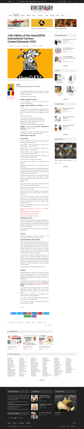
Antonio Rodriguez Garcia (70, 369)
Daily (33, 15)
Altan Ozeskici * (57, 363)
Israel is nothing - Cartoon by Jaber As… (64, 160)
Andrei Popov (68, 362)
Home (10, 15)
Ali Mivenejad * (45, 367)
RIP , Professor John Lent (45, 412)
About (64, 426)
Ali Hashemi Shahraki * (46, 360)
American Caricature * (58, 364)
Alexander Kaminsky (34, 363)
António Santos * (69, 370)
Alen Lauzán (33, 361)
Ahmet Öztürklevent (22, 370)
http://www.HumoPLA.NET (40, 284)
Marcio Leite (71, 94)
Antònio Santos (68, 371)
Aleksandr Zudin (34, 360)
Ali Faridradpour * (45, 358)
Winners (23, 15)
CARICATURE (57, 414)
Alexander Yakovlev (34, 369)
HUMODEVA (13, 322)
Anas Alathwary (68, 359)
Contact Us (73, 426)
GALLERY (64, 111)
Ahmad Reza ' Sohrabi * (23, 365)
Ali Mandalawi (45, 363)
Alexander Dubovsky (34, 362)
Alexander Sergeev (34, 364)
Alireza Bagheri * (45, 372)
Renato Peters (59, 94)
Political (28, 423)
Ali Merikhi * (44, 364)
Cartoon (15, 423)
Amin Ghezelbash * (57, 367)
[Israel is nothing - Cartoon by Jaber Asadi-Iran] (65, 151)
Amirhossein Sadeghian (58, 371)
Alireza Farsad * (45, 373)
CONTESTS (11, 97)
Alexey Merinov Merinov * (35, 370)
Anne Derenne (68, 365)
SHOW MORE (65, 65)
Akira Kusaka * (21, 374)
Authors (67, 426)
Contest (11, 45)
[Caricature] (65, 403)
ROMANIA (39, 322)
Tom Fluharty (58, 412)
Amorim (67, 358)
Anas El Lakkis (68, 360)
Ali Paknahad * (45, 368)
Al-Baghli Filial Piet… (28, 346)
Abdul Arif (9, 368)
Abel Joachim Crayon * (12, 372)
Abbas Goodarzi (10, 362)
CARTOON (28, 322)
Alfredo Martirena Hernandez (36, 371)
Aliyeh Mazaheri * (57, 361)
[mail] (63, 1)
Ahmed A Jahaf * (22, 367)
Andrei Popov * (68, 363)
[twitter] (60, 1)
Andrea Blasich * (69, 361)
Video (46, 15)
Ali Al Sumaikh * (33, 376)
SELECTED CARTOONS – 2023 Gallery (29, 216)
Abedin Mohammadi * (11, 371)
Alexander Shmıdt (34, 367)
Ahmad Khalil (21, 363)
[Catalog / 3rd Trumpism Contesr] (42, 23)
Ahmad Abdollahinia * (23, 361)
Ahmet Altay (21, 369)
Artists (62, 15)
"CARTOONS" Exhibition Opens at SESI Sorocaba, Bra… (44, 397)
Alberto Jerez (33, 358)
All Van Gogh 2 (56, 362)
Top (74, 423)
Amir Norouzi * (56, 372)
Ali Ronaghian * (57, 359)
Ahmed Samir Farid (22, 368)
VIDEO (56, 162)
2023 (44, 322)
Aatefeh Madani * (11, 360)
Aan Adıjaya (10, 358)
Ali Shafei (55, 360)
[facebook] (58, 1)
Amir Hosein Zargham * (58, 370)
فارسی (60, 426)
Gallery (28, 15)
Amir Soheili (56, 374)
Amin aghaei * (56, 365)
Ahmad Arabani (22, 362)
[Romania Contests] (11, 93)
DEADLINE (65, 43)
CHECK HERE (23, 213)
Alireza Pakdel (45, 376)
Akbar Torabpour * (22, 373)
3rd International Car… (12, 346)
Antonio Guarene (69, 368)
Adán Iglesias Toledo (11, 374)
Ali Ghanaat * (44, 359)
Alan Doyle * (21, 376)
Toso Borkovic (11, 28)
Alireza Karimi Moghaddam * (47, 374)
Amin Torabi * (56, 369)
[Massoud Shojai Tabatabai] (65, 23)
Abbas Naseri (10, 363)
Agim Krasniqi (21, 359)
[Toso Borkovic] (18, 23)
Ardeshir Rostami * (69, 372)
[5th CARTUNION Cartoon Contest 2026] (46, 340)
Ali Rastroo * (44, 371)
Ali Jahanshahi (45, 361)
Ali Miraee (44, 365)
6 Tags (40, 45)
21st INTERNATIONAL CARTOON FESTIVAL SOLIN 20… (69, 58)
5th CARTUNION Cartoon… (45, 346)
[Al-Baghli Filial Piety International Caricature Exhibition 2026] (30, 340)
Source (22, 307)
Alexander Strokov (34, 368)
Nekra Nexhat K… (60, 82)
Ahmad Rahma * (22, 364)
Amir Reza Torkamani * (58, 373)
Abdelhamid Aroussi (11, 364)
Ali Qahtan (44, 369)
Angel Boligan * (68, 364)
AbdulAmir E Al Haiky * (12, 367)
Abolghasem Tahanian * (12, 373)
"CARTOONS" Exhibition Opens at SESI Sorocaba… (29, 1)
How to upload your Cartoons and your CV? (31, 211)
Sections (40, 15)
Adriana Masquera (11, 376)
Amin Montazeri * (57, 368)
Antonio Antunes (69, 367)
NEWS (40, 400)
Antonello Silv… (71, 82)
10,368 (75, 160)
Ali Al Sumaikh (33, 374)
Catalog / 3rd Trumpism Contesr (38, 28)
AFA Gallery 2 (21, 358)
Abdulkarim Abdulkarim (12, 369)
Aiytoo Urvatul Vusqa (23, 371)
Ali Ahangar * (33, 373)
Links (57, 15)
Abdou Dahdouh (10, 365)
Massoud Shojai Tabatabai (61, 28)
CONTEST (34, 322)
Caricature (21, 423)
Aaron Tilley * (10, 359)
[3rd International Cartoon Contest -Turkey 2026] (14, 340)
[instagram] (65, 1)
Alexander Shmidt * (34, 365)
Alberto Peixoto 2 (34, 359)
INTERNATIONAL (20, 322)
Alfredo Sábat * (33, 372)
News (9, 423)
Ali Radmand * (45, 370)
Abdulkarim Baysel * (11, 370)
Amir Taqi (55, 376)
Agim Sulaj (21, 360)
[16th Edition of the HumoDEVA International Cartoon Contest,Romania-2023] (30, 63)
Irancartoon (26, 45)
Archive (52, 15)
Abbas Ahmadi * (10, 361)
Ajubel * (20, 372)
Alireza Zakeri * (57, 358)
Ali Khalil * (44, 362)
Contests (16, 15)
